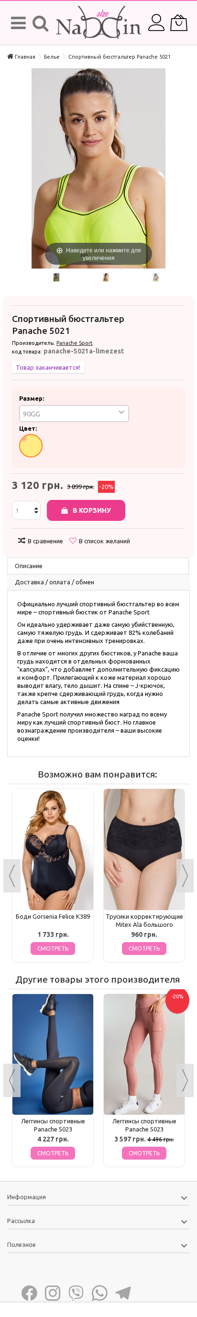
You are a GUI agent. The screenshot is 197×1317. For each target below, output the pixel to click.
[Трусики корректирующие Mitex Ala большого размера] (144, 849)
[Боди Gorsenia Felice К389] (52, 849)
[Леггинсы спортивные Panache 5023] (52, 1054)
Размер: (32, 398)
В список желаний (104, 541)
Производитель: (33, 343)
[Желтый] (31, 445)
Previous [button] (12, 875)
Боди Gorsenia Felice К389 (53, 916)
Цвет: (28, 428)
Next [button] (185, 875)
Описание (29, 565)
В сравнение (45, 541)
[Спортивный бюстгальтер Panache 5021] (56, 277)
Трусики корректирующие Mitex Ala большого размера (144, 924)
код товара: (27, 351)
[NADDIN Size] (98, 23)
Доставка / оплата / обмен (54, 582)
